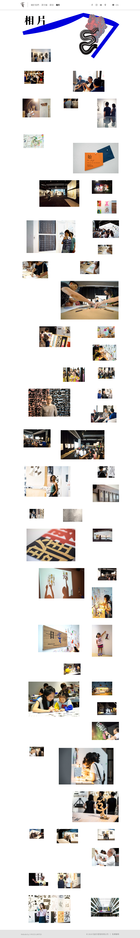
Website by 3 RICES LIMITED (31, 934)
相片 (58, 4)
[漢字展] (23, 5)
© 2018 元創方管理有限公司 (97, 934)
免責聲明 (115, 934)
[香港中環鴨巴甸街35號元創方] (105, 5)
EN (117, 4)
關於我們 (35, 4)
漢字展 (44, 4)
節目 (52, 4)
